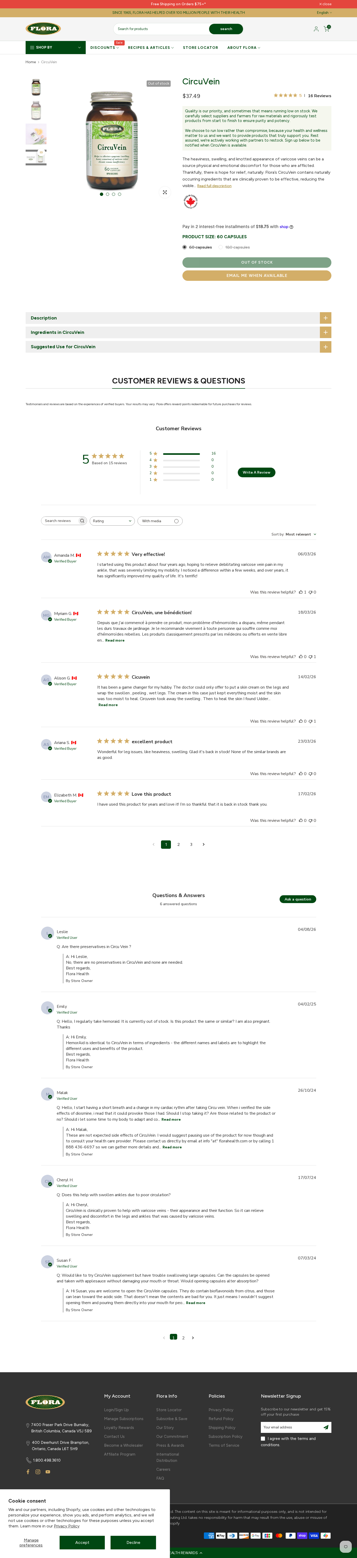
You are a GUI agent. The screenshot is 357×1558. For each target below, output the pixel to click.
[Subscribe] (326, 1427)
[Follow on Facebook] (28, 1472)
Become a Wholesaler (123, 1445)
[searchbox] (59, 521)
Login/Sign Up (116, 1410)
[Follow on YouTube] (47, 1472)
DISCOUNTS (106, 47)
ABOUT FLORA (242, 47)
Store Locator (169, 1410)
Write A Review (256, 472)
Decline (133, 1542)
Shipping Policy (222, 1427)
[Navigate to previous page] (153, 844)
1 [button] (173, 1337)
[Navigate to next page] (204, 844)
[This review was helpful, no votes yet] (301, 657)
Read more (115, 640)
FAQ (160, 1478)
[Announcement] (178, 4)
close (33, 4)
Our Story (165, 1427)
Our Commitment (172, 1436)
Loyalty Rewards (119, 1427)
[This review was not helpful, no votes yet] (310, 592)
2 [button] (183, 1337)
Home (31, 62)
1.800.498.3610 (47, 1460)
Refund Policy (221, 1418)
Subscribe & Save (171, 1418)
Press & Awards (170, 1445)
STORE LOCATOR (200, 47)
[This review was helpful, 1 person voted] (301, 592)
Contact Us (114, 1436)
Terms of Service (224, 1445)
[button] (178, 1553)
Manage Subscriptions (123, 1418)
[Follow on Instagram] (38, 1472)
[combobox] (112, 521)
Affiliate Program (119, 1454)
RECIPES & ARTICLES (149, 47)
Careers (163, 1469)
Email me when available (257, 275)
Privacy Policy (66, 1526)
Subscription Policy (226, 1436)
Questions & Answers (178, 895)
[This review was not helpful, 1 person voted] (310, 657)
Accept (82, 1542)
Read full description (214, 186)
